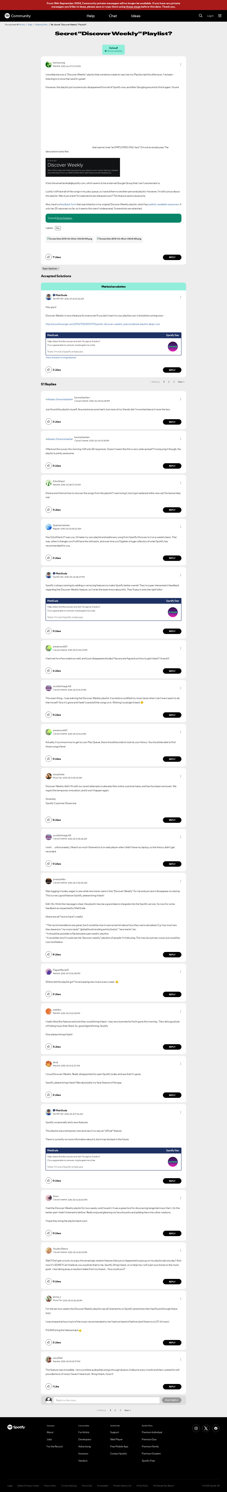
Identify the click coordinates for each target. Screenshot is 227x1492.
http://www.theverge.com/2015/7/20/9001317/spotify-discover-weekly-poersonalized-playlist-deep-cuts (103, 324)
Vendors (83, 1460)
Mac (58, 228)
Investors (83, 1453)
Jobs (49, 1439)
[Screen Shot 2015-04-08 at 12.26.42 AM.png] (83, 167)
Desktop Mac (41, 24)
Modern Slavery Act (122, 1485)
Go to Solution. (64, 218)
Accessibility (102, 1485)
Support (114, 1432)
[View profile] (49, 64)
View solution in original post (61, 357)
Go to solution (114, 51)
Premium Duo (149, 1439)
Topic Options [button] (49, 268)
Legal (10, 1485)
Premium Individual (152, 1432)
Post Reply (171, 1400)
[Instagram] (196, 1428)
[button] (180, 64)
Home (22, 24)
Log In (210, 15)
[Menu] (219, 16)
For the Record (54, 1446)
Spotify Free (148, 1460)
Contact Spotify (118, 1453)
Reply (172, 257)
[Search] (200, 16)
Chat (113, 15)
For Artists (83, 1432)
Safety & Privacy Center (28, 1485)
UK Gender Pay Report (163, 1485)
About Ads (87, 1485)
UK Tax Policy (142, 1485)
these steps (133, 6)
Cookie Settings (69, 1485)
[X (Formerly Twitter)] (206, 1428)
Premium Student (151, 1453)
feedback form (68, 204)
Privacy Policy (50, 1485)
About (50, 1432)
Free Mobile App (119, 1446)
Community (21, 15)
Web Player (116, 1439)
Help (91, 15)
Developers (84, 1439)
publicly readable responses (163, 204)
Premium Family (150, 1446)
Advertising (84, 1446)
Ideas (135, 15)
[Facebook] (216, 1428)
